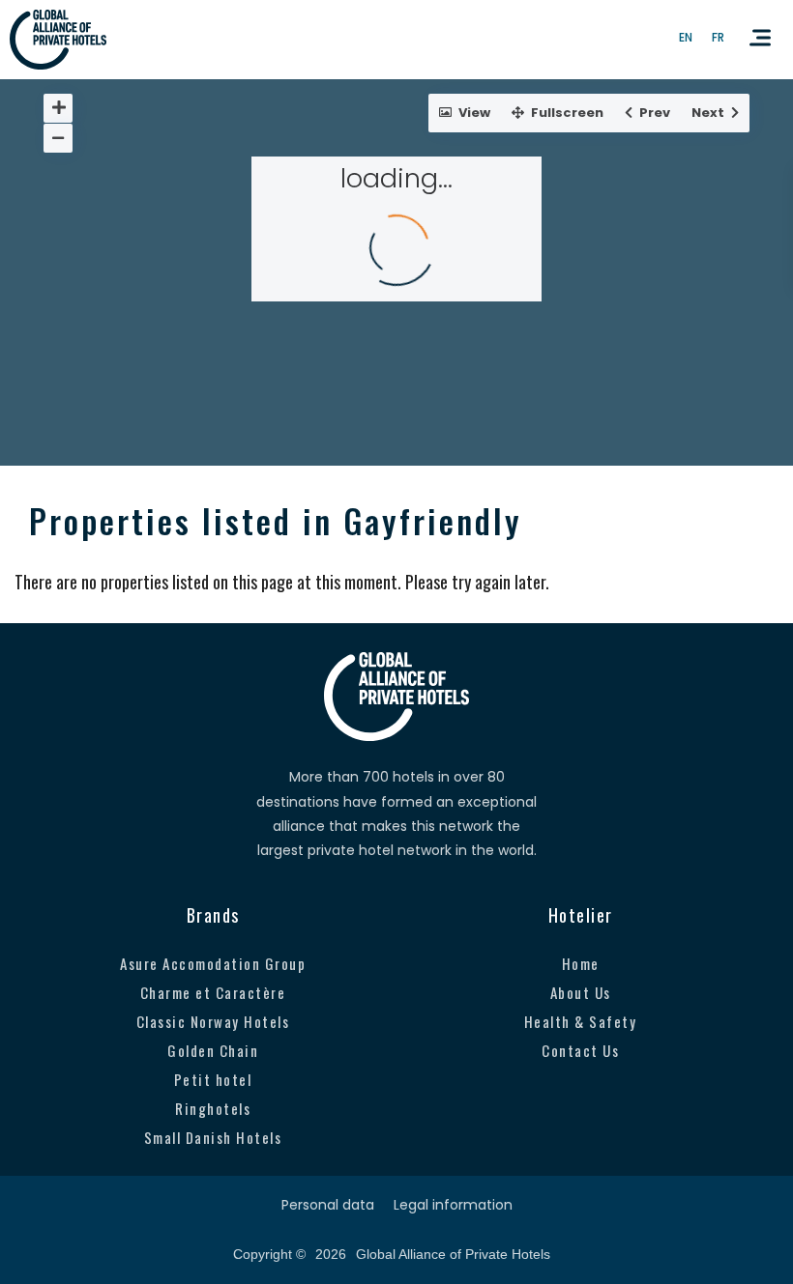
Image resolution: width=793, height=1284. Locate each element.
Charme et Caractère (213, 992)
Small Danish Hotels (213, 1137)
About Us (580, 992)
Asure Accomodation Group (213, 963)
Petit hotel (213, 1079)
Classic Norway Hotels (213, 1021)
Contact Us (580, 1050)
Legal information (453, 1204)
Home (581, 963)
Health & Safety (580, 1021)
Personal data (327, 1204)
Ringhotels (212, 1108)
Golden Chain (212, 1050)
